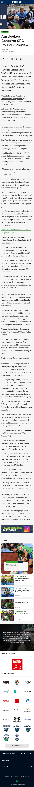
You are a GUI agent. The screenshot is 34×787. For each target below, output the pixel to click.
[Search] (32, 2)
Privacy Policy (21, 773)
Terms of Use (13, 773)
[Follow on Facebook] (24, 753)
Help (11, 776)
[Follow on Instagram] (31, 753)
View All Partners (17, 746)
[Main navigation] (2, 2)
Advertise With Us (24, 776)
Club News (5, 31)
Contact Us (16, 776)
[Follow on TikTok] (21, 753)
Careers (7, 776)
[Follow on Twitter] (28, 753)
